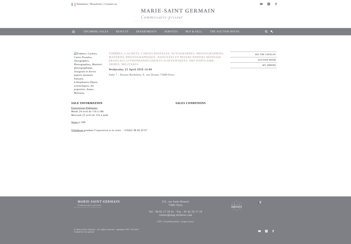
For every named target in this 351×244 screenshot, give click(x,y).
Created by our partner (84, 232)
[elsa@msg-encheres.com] (261, 4)
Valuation (82, 4)
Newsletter (96, 4)
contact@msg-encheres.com (175, 215)
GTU (159, 221)
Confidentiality (171, 221)
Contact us (111, 4)
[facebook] (276, 4)
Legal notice (187, 221)
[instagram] (268, 4)
